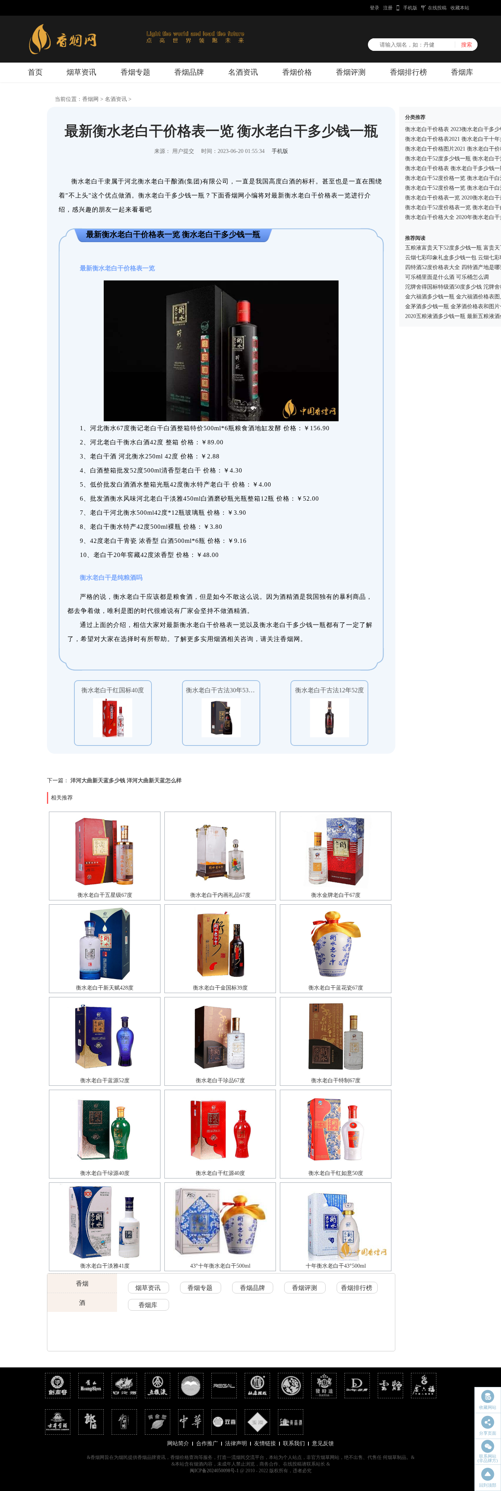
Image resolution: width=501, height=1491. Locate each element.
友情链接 (265, 1443)
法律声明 (236, 1443)
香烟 (82, 1283)
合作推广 (207, 1443)
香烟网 (90, 99)
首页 (35, 72)
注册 (388, 8)
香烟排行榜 (408, 72)
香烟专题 (135, 72)
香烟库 (462, 72)
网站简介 (178, 1443)
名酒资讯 (243, 72)
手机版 (410, 8)
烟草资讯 (81, 72)
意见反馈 (323, 1443)
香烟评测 (351, 72)
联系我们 (294, 1443)
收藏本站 (460, 8)
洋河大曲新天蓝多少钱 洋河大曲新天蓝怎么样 (126, 780)
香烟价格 (297, 72)
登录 (374, 8)
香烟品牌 (189, 72)
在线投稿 (437, 8)
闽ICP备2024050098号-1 (214, 1470)
